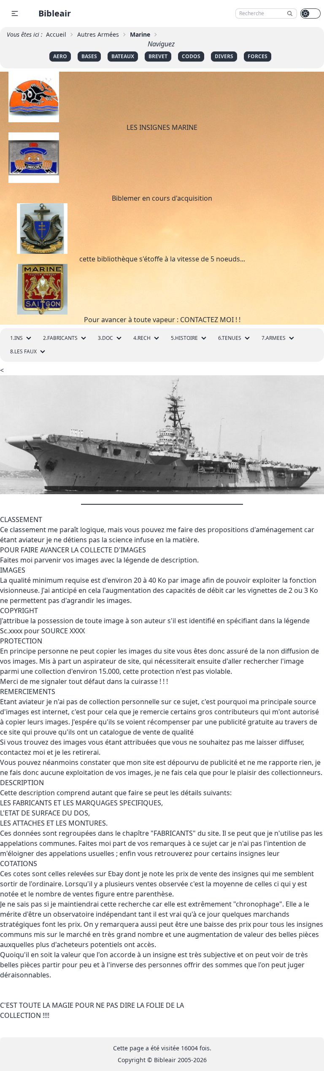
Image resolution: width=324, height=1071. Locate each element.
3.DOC (105, 338)
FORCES (257, 56)
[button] (14, 13)
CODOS (191, 56)
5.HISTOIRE (184, 338)
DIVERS (224, 56)
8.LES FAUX (23, 351)
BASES (89, 56)
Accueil (56, 34)
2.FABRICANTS (60, 338)
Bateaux (122, 56)
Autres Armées (98, 34)
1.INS (16, 338)
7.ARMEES (274, 338)
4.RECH (142, 338)
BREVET (157, 56)
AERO (60, 56)
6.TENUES (229, 338)
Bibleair (54, 13)
